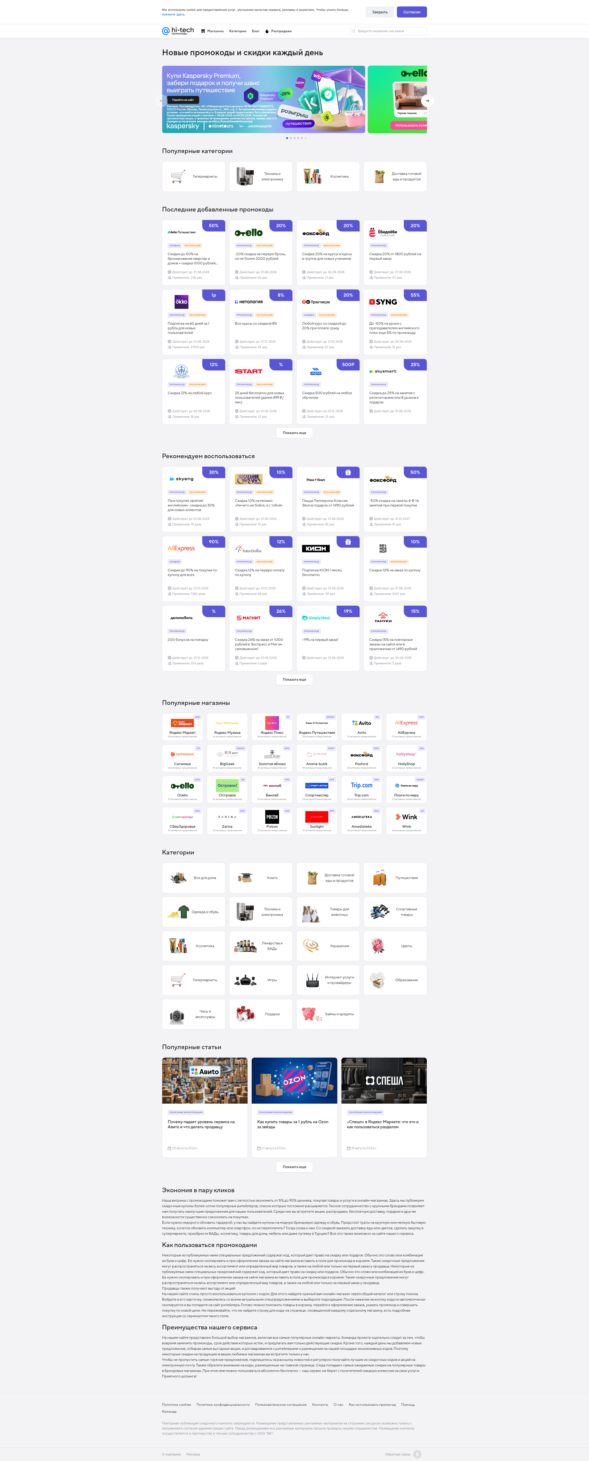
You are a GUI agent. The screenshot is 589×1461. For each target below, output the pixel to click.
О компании (171, 1454)
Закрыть (380, 12)
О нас (338, 1404)
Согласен (412, 12)
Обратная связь (397, 1454)
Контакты (320, 1404)
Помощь (408, 1404)
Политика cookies (176, 1404)
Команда (169, 1411)
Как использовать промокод (372, 1404)
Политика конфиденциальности (223, 1404)
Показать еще (294, 433)
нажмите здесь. (173, 14)
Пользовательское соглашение (280, 1404)
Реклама (193, 1454)
